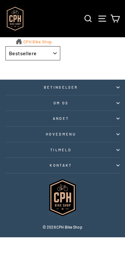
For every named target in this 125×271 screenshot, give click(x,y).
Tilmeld (60, 150)
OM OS (61, 103)
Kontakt (61, 165)
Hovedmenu (61, 134)
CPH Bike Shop (37, 41)
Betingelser (61, 87)
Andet (61, 118)
